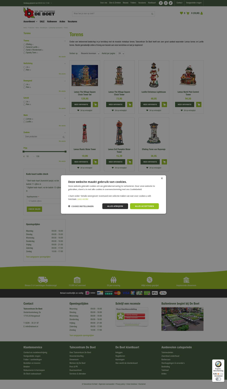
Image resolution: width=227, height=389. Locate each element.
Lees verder (82, 199)
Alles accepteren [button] (144, 206)
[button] (81, 206)
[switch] (218, 379)
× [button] (162, 178)
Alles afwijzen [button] (115, 206)
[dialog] (113, 194)
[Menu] (222, 361)
